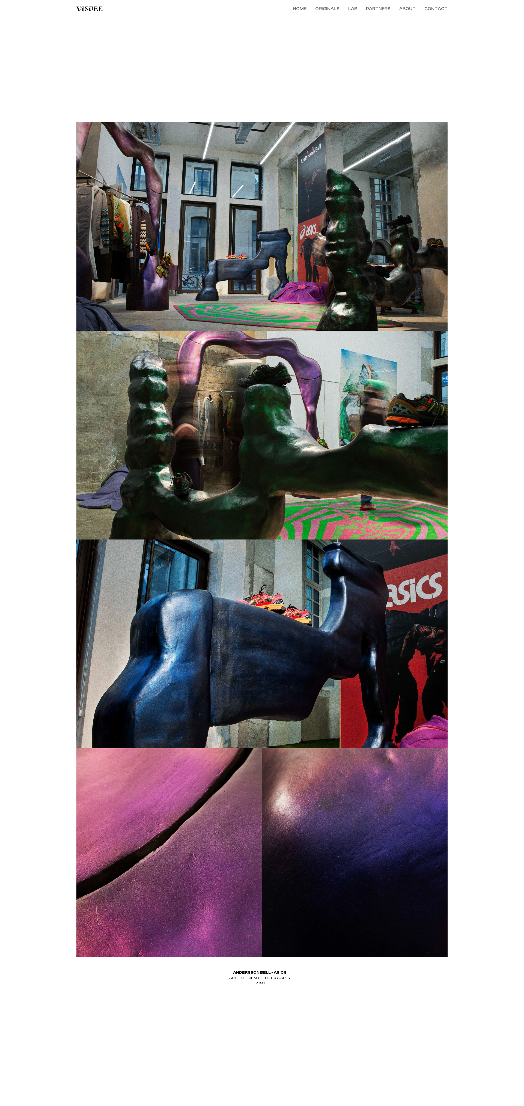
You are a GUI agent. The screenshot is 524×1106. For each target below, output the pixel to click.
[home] (166, 9)
